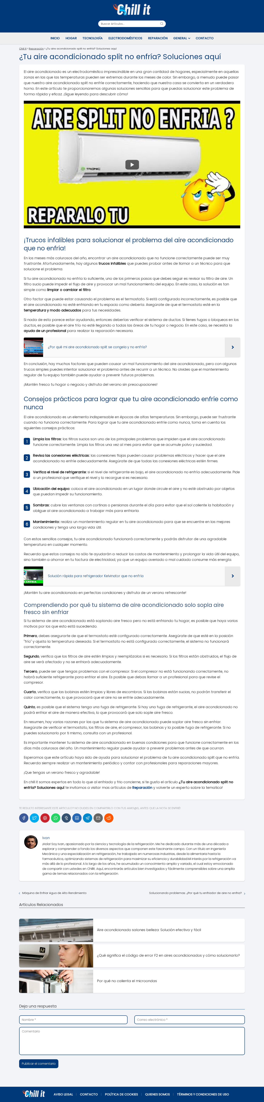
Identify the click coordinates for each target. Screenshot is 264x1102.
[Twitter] (34, 818)
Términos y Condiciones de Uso (203, 1094)
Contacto (205, 38)
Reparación (158, 38)
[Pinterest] (45, 818)
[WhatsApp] (55, 818)
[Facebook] (23, 818)
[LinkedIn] (77, 818)
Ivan (46, 837)
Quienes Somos (157, 1094)
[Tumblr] (66, 818)
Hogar (71, 38)
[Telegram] (87, 818)
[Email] (98, 818)
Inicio (55, 38)
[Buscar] (162, 23)
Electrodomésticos (125, 38)
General (180, 38)
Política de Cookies (121, 1094)
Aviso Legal (63, 1094)
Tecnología (93, 38)
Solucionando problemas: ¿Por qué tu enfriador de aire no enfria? (195, 893)
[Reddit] (108, 818)
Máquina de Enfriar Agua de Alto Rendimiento (54, 893)
